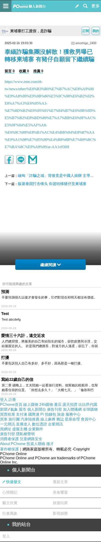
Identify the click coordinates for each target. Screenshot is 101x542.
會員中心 (88, 419)
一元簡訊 (7, 424)
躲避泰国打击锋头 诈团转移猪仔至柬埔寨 (52, 184)
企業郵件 (35, 429)
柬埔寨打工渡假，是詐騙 (30, 31)
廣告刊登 (54, 409)
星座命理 (72, 419)
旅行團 (14, 419)
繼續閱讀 (48, 265)
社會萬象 (9, 513)
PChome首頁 (11, 404)
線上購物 (30, 404)
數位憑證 (39, 424)
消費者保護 (9, 439)
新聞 (4, 409)
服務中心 (73, 414)
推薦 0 (38, 71)
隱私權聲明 (25, 434)
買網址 (5, 429)
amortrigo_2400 (85, 43)
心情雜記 (9, 492)
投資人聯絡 (36, 444)
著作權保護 (9, 449)
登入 (4, 400)
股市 (22, 409)
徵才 (50, 444)
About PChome (13, 444)
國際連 (33, 414)
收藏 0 (24, 71)
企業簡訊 (55, 424)
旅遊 (61, 414)
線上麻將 (47, 419)
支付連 (21, 414)
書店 (58, 404)
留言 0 (10, 71)
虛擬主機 (19, 429)
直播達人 (23, 424)
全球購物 (90, 409)
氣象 (14, 409)
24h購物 (46, 404)
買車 (4, 419)
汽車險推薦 (30, 419)
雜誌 (60, 419)
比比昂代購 (87, 404)
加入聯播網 (72, 409)
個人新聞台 (36, 409)
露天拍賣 (70, 404)
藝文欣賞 (9, 503)
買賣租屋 (7, 414)
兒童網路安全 (31, 439)
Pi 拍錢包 (48, 414)
